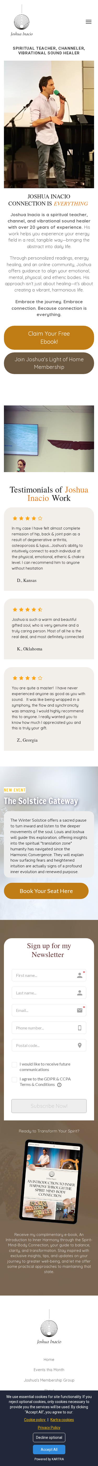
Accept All (49, 1449)
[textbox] (49, 264)
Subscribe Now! (49, 1106)
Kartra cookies (62, 1420)
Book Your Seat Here (46, 890)
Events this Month (49, 1369)
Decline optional (49, 1437)
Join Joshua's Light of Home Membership (49, 363)
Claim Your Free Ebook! (49, 337)
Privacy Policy (49, 1427)
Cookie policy (35, 1420)
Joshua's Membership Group (49, 1380)
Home (49, 1359)
